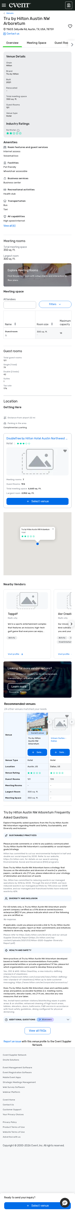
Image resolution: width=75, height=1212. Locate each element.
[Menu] (4, 5)
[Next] (71, 43)
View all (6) (9, 225)
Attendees (9, 299)
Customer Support (12, 1109)
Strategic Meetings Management (19, 1082)
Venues (10, 13)
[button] (32, 304)
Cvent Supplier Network (14, 1055)
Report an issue (12, 1041)
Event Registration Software (17, 1072)
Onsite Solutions (11, 1060)
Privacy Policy (10, 1122)
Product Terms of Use (14, 1127)
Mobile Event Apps (12, 1077)
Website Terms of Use (14, 1132)
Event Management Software (17, 1067)
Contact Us (8, 1104)
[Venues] (68, 5)
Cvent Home (9, 1100)
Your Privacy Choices (13, 1114)
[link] (27, 600)
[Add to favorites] (70, 26)
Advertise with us (12, 1137)
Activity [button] (12, 638)
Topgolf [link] (13, 614)
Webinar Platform (11, 1092)
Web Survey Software (14, 1087)
